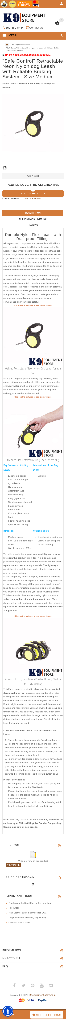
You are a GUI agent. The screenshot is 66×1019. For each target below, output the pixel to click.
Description (33, 213)
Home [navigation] (7, 45)
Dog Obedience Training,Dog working (27, 917)
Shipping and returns (32, 219)
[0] (57, 24)
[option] (33, 124)
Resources (13, 907)
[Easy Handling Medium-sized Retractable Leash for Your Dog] (33, 647)
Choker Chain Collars (19, 922)
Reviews (33, 225)
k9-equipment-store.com (42, 995)
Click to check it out (33, 193)
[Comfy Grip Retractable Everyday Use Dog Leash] (33, 336)
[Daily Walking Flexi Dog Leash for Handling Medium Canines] (33, 428)
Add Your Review (32, 198)
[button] (60, 35)
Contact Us (36, 27)
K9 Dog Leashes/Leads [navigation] (21, 44)
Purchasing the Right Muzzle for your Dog (29, 903)
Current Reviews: (11, 198)
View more (13, 865)
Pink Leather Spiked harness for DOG (27, 912)
